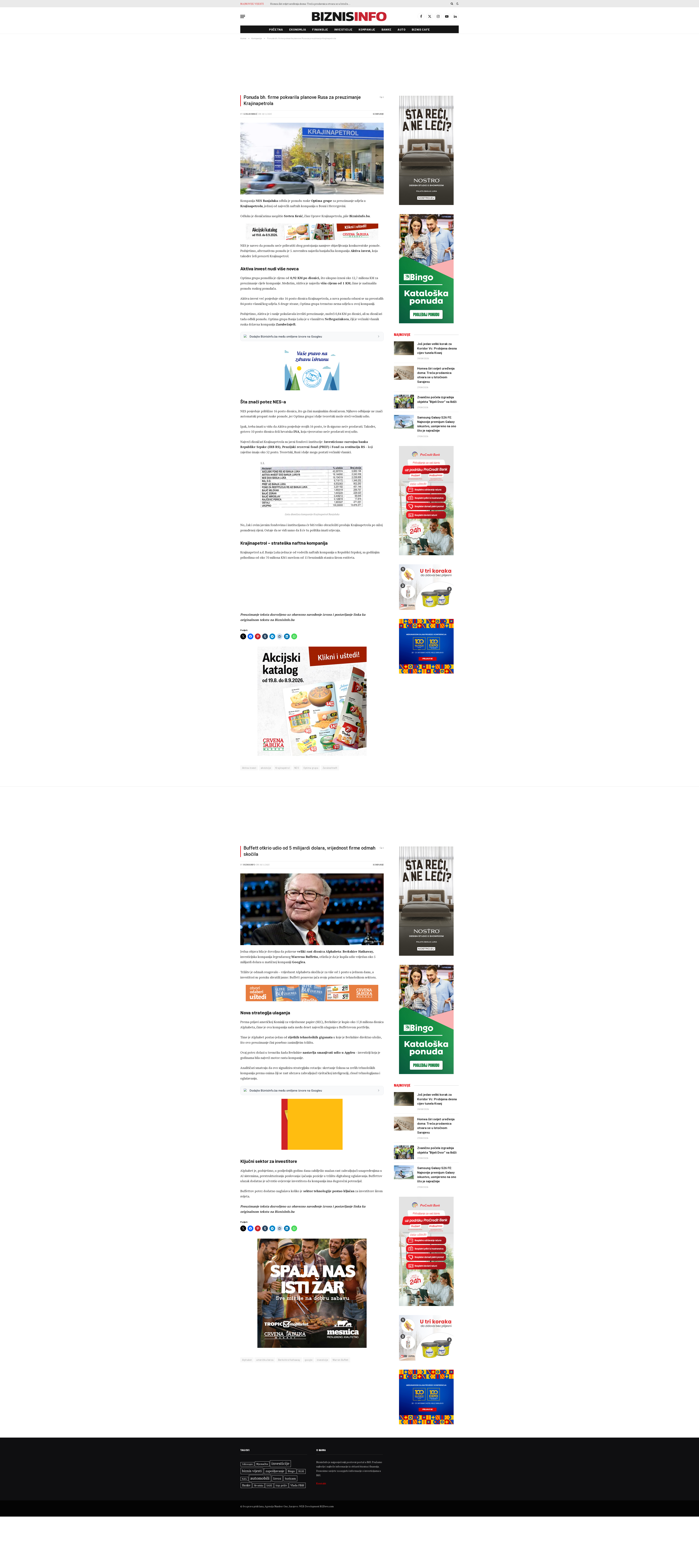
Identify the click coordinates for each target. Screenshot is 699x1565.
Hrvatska (258, 1485)
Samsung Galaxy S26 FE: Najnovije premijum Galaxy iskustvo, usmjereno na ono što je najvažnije (311, 3)
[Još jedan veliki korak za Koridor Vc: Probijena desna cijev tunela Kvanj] (404, 348)
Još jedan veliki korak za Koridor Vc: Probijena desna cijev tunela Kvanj (437, 348)
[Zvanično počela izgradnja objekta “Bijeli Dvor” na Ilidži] (404, 401)
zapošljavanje (274, 1471)
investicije (322, 1359)
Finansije (320, 29)
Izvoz (277, 1478)
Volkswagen (247, 1464)
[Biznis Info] (349, 16)
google (308, 1359)
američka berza (264, 1359)
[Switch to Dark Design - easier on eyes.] (457, 3)
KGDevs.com (327, 1506)
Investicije (343, 29)
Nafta (244, 1479)
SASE (269, 1485)
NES (296, 767)
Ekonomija (297, 29)
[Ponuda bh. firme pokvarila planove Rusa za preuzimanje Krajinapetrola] (312, 158)
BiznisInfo (249, 864)
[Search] (452, 3)
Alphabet (247, 1359)
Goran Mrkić (250, 114)
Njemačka (262, 1464)
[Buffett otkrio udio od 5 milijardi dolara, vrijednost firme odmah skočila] (312, 909)
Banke (386, 29)
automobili (260, 1478)
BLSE (301, 1471)
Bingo (291, 1471)
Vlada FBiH (297, 1485)
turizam (290, 1478)
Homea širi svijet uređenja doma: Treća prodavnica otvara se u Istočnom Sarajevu (436, 375)
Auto (402, 29)
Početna (276, 29)
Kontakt (321, 1483)
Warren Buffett (340, 1359)
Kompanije (367, 29)
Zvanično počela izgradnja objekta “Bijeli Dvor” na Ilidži (437, 399)
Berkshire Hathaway (289, 1359)
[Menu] (242, 16)
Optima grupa (310, 767)
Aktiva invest (249, 767)
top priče (281, 1485)
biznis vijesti (252, 1471)
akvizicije (266, 767)
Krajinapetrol (282, 767)
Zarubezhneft (330, 767)
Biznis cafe (421, 29)
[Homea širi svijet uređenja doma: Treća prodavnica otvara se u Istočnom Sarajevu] (404, 373)
